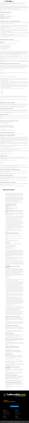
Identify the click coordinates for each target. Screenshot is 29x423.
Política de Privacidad (3, 70)
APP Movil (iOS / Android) (6, 414)
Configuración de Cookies (19, 421)
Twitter (2, 91)
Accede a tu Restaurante (6, 417)
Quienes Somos (17, 417)
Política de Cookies (17, 337)
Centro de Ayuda (17, 411)
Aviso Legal (1, 69)
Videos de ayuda (17, 413)
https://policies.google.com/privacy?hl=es (15, 149)
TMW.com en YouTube (18, 414)
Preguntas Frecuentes (17, 412)
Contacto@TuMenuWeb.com (18, 418)
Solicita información (14, 406)
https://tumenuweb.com (18, 195)
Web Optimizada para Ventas (6, 411)
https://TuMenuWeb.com (3, 4)
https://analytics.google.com (9, 141)
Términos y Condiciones (17, 422)
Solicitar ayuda (5, 418)
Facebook (2, 90)
